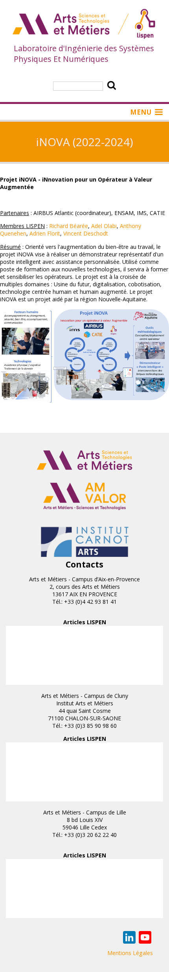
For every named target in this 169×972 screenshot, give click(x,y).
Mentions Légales (130, 953)
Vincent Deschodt (85, 233)
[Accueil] (84, 24)
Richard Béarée (68, 226)
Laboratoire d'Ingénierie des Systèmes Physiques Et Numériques (84, 53)
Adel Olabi (104, 226)
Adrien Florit (44, 233)
